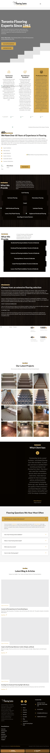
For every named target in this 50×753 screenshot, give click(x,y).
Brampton (3, 734)
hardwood (14, 524)
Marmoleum (37, 524)
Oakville (3, 732)
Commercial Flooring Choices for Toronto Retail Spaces (14, 609)
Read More (3, 615)
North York (3, 738)
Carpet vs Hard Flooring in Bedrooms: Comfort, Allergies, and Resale (17, 647)
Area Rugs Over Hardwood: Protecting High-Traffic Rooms (15, 684)
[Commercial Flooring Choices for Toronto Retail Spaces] (25, 593)
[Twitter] (25, 701)
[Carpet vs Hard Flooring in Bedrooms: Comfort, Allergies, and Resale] (25, 631)
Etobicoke (3, 729)
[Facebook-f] (22, 701)
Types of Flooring (4, 605)
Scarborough (4, 736)
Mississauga (4, 731)
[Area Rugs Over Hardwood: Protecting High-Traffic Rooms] (25, 669)
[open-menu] (40, 4)
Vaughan (3, 739)
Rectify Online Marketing (15, 746)
